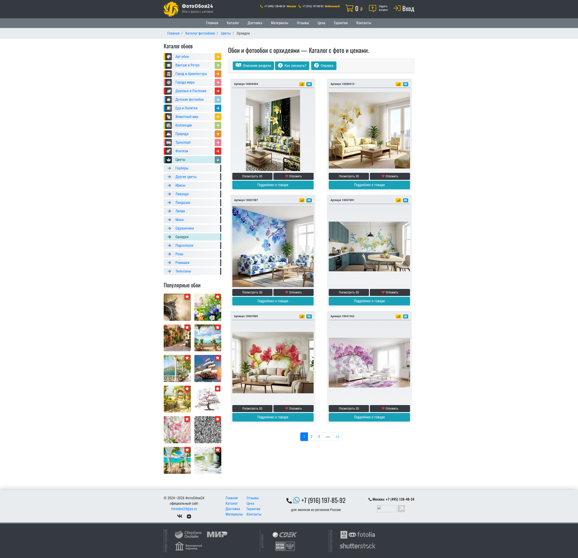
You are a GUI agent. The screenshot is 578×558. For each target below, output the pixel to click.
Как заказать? (295, 65)
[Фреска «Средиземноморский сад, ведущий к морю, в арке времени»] (177, 399)
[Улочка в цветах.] (177, 337)
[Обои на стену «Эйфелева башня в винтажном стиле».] (177, 307)
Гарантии (341, 23)
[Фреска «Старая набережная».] (177, 368)
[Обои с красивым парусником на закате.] (207, 368)
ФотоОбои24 (197, 6)
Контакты (363, 23)
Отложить (295, 176)
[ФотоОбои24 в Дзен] (189, 516)
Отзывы (303, 23)
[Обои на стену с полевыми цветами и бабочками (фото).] (207, 307)
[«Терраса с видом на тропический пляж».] (177, 460)
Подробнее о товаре (272, 185)
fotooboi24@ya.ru (184, 509)
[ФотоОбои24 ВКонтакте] (179, 516)
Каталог (233, 23)
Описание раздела (256, 65)
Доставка (255, 23)
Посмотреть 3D (252, 176)
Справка (326, 65)
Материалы (279, 23)
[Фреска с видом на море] (207, 337)
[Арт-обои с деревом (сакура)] (207, 399)
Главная (212, 23)
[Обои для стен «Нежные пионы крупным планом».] (177, 429)
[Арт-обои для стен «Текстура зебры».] (207, 429)
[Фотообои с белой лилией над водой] (207, 460)
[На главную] (171, 9)
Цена (321, 23)
